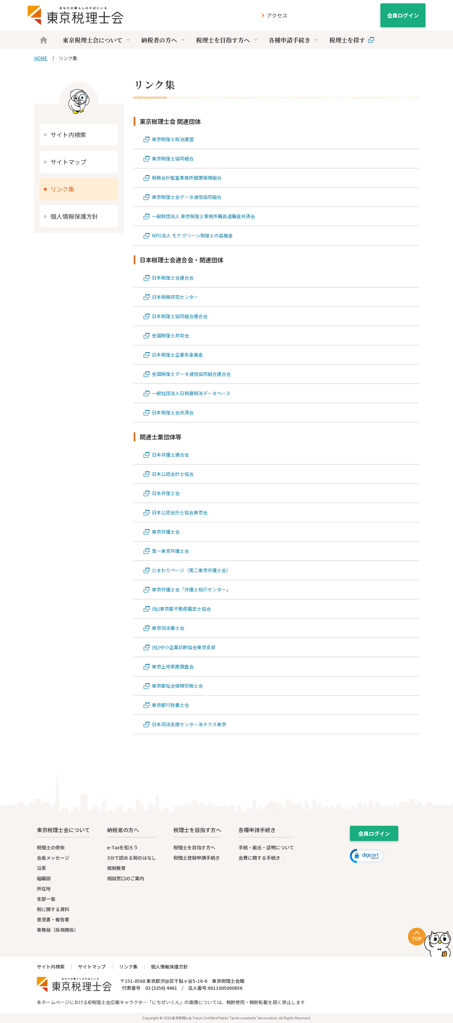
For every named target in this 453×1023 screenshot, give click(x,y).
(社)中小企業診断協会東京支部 (184, 647)
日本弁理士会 (166, 493)
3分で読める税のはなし (131, 857)
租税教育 (116, 868)
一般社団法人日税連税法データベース (191, 393)
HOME (40, 58)
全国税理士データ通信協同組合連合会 (191, 374)
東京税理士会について (92, 40)
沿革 (41, 868)
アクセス (277, 15)
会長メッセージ (53, 857)
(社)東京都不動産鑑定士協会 (181, 608)
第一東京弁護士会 (170, 551)
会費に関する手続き (259, 857)
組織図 (44, 878)
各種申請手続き (289, 40)
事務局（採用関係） (58, 929)
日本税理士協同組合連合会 (180, 316)
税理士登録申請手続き (196, 857)
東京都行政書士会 (170, 705)
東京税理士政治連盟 (173, 139)
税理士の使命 (51, 847)
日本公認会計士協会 (173, 473)
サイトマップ (68, 161)
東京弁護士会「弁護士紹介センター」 (191, 589)
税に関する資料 (53, 909)
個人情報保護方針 (74, 216)
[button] (367, 856)
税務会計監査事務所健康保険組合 (187, 177)
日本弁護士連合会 (170, 454)
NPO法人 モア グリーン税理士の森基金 (192, 235)
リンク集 (62, 189)
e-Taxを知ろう (122, 847)
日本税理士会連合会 (173, 277)
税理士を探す (347, 40)
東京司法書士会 (168, 628)
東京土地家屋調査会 (173, 666)
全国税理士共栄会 (170, 335)
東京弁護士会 (166, 531)
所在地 (44, 888)
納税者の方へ (159, 40)
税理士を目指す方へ (223, 40)
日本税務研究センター (175, 297)
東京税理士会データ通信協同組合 (187, 197)
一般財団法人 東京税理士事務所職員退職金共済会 (203, 216)
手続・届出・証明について (266, 847)
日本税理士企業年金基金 (177, 354)
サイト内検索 (68, 134)
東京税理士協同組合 (173, 158)
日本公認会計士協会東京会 (180, 512)
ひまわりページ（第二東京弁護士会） (191, 570)
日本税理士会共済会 (173, 412)
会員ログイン (403, 15)
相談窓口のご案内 (125, 878)
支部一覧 (46, 898)
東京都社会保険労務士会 (177, 685)
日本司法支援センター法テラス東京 (189, 724)
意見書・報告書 (53, 919)
